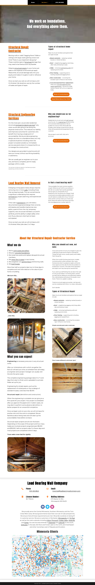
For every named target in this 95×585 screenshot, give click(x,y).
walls (26, 190)
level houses (15, 264)
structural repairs (21, 68)
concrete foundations (22, 253)
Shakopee (51, 522)
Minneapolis (62, 518)
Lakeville (61, 522)
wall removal (69, 120)
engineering (62, 122)
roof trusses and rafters (21, 251)
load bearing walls (66, 68)
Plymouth (54, 520)
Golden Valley (63, 520)
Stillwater (24, 525)
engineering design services (25, 125)
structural (28, 62)
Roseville (72, 520)
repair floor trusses (17, 259)
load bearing (21, 203)
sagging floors (26, 262)
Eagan (26, 522)
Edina (49, 520)
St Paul (72, 518)
